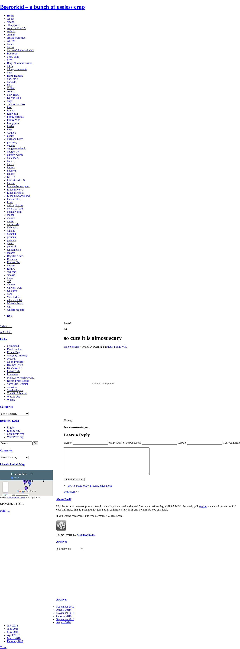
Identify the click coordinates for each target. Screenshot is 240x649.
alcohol (11, 21)
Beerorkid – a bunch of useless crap (42, 7)
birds (9, 72)
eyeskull (11, 358)
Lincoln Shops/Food (18, 195)
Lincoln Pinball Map (12, 464)
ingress (11, 167)
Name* (68, 442)
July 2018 (12, 625)
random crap (14, 249)
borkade (11, 81)
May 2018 (12, 631)
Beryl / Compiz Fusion (19, 63)
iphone (11, 173)
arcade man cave (16, 37)
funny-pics (13, 123)
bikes (10, 66)
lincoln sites (13, 199)
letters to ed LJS (16, 180)
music (10, 221)
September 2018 (65, 619)
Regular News (15, 255)
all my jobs (13, 25)
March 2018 (14, 638)
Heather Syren (15, 364)
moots (10, 214)
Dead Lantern (14, 349)
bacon (10, 47)
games (10, 135)
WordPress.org (15, 436)
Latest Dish (13, 371)
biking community (17, 69)
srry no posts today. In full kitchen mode (90, 485)
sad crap (11, 271)
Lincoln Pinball (15, 192)
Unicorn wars (14, 287)
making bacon (15, 205)
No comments (71, 346)
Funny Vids (13, 119)
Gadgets (11, 132)
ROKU (11, 268)
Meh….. (5, 510)
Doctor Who (14, 97)
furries (10, 126)
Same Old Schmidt (17, 383)
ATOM (11, 40)
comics (11, 91)
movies (11, 218)
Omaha (11, 230)
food (9, 107)
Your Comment (231, 442)
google (11, 145)
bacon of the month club (20, 50)
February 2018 (15, 641)
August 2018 (63, 622)
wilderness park (15, 309)
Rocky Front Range (18, 380)
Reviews (12, 259)
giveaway (12, 142)
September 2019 (65, 606)
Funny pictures (15, 116)
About (10, 18)
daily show (13, 94)
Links (10, 202)
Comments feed (15, 433)
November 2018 (65, 612)
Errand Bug (13, 352)
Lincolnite (12, 374)
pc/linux (11, 236)
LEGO (11, 176)
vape (9, 293)
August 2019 (63, 609)
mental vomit (14, 211)
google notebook (16, 148)
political (11, 246)
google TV (13, 151)
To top (3, 647)
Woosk (11, 399)
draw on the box (16, 104)
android (11, 31)
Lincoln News (15, 189)
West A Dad (13, 396)
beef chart (69, 491)
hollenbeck (13, 157)
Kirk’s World (14, 368)
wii (9, 306)
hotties (10, 161)
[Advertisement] (10, 568)
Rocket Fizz (13, 262)
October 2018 (64, 616)
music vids (13, 224)
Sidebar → (6, 326)
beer (9, 59)
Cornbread (13, 345)
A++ (9, 332)
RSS (9, 315)
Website (182, 442)
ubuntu (11, 284)
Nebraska (12, 227)
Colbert (11, 88)
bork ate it (12, 78)
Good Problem (15, 361)
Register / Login (9, 420)
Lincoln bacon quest (18, 186)
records (11, 252)
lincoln (11, 183)
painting (11, 233)
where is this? (14, 300)
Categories (6, 406)
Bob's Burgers (15, 75)
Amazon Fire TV (16, 28)
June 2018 (12, 628)
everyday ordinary (17, 355)
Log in (10, 427)
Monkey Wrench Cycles (20, 377)
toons (10, 278)
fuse (9, 129)
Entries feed (13, 430)
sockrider (12, 387)
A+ (4, 332)
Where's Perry (15, 303)
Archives (61, 541)
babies (10, 44)
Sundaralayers (15, 390)
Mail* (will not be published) (125, 442)
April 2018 (13, 635)
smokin (11, 274)
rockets (11, 265)
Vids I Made (14, 297)
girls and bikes (15, 138)
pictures (11, 240)
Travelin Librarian (17, 393)
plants (10, 243)
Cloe (9, 85)
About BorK (63, 499)
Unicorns (12, 290)
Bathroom (12, 53)
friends (11, 110)
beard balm (13, 56)
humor (10, 164)
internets (11, 170)
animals (11, 34)
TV (9, 281)
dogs (9, 100)
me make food (15, 208)
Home (10, 15)
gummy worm (15, 154)
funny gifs (12, 113)
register (203, 506)
